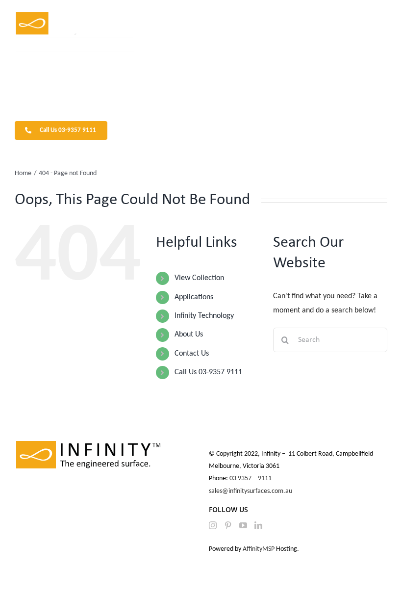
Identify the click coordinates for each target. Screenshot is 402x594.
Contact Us (192, 354)
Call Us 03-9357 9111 (208, 372)
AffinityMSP (259, 549)
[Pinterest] (228, 525)
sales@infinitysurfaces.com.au (250, 491)
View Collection (199, 278)
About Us (189, 334)
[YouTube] (243, 525)
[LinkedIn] (258, 525)
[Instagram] (213, 525)
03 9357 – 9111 (251, 478)
